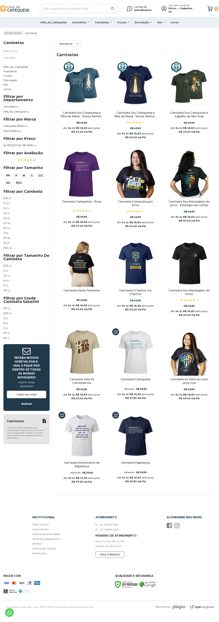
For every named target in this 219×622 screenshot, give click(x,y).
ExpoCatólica (12, 131)
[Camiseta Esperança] (135, 450)
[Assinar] (26, 403)
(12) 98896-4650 (109, 524)
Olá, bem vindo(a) (179, 5)
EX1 (6, 308)
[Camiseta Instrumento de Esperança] (82, 450)
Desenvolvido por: (163, 607)
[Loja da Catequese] (14, 8)
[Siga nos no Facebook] (170, 525)
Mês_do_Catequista (16, 111)
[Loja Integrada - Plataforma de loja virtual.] (202, 606)
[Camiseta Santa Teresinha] (82, 280)
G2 (6, 213)
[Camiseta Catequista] (135, 366)
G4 (6, 218)
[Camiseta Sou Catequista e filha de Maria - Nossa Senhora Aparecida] (135, 102)
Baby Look (10, 51)
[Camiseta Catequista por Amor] (135, 191)
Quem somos (40, 529)
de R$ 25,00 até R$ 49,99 (19, 145)
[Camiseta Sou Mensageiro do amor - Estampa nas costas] (189, 191)
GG (6, 223)
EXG (7, 198)
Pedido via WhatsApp (84, 132)
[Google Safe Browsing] (147, 584)
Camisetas (11, 106)
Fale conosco (110, 554)
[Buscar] (111, 8)
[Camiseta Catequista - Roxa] (82, 191)
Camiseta (9, 57)
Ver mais (81, 140)
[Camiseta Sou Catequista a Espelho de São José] (189, 102)
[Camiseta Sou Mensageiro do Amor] (189, 280)
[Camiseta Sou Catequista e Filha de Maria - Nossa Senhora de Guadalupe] (82, 102)
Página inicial (13, 33)
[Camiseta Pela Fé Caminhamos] (82, 366)
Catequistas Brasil (15, 126)
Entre (172, 8)
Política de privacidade (46, 534)
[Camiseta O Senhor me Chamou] (135, 280)
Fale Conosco (40, 524)
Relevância (65, 43)
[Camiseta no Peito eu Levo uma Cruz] (189, 366)
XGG (7, 247)
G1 (6, 208)
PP (6, 238)
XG (6, 242)
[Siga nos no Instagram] (177, 525)
